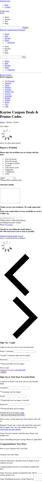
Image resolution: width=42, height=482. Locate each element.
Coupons (8, 90)
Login (22, 413)
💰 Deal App (10, 81)
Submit (3, 236)
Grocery (8, 94)
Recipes (7, 38)
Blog (6, 5)
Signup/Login (5, 1)
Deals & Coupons (6, 30)
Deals (7, 40)
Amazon (8, 83)
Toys (6, 104)
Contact (7, 7)
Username (3, 388)
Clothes (7, 100)
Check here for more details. (10, 429)
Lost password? (20, 370)
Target (7, 85)
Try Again (9, 225)
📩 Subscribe (10, 43)
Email (2, 396)
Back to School (19, 30)
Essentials (8, 96)
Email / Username (6, 351)
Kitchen (7, 98)
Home (7, 34)
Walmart (8, 87)
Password (3, 360)
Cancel (20, 236)
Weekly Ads (9, 92)
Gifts (6, 106)
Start (6, 36)
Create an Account (7, 370)
